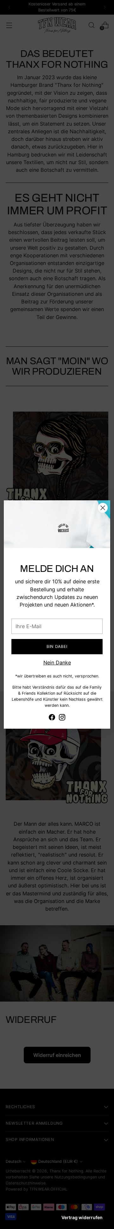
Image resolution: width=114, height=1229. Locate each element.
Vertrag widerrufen (82, 1217)
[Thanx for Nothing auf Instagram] (62, 718)
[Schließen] (103, 508)
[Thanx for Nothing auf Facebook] (52, 718)
